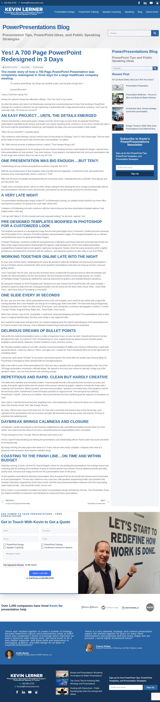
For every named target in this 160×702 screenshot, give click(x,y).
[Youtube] (151, 3)
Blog (140, 12)
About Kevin (152, 12)
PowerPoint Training (88, 12)
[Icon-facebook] (139, 3)
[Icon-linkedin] (145, 3)
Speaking (129, 12)
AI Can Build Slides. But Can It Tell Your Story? (133, 80)
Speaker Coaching (111, 12)
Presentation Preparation (137, 86)
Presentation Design (64, 12)
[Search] (155, 33)
